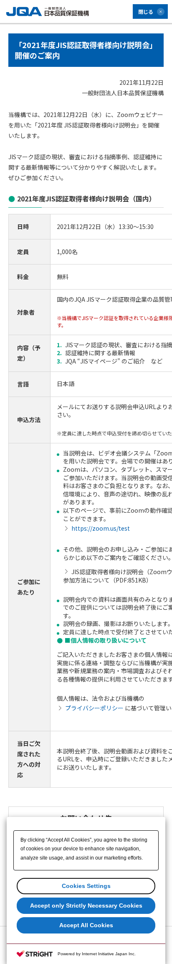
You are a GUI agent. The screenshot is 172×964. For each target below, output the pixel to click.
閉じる (145, 11)
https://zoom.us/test (100, 528)
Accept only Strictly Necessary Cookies (86, 905)
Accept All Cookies (86, 925)
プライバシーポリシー (94, 708)
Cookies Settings (86, 886)
